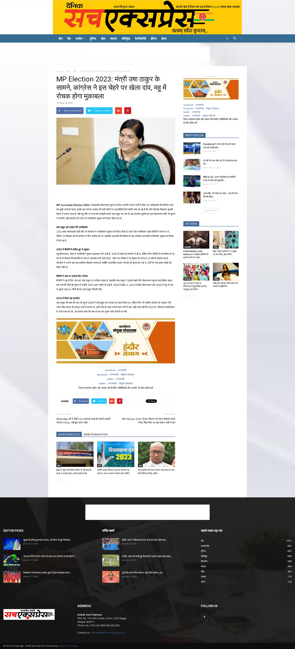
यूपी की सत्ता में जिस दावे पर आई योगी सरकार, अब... (143, 572)
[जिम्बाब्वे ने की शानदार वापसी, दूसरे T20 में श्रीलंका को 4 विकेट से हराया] (11, 577)
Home (59, 71)
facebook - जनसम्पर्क (116, 370)
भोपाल (216, 247)
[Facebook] (227, 38)
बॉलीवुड (126, 38)
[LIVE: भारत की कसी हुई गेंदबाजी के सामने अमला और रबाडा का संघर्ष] (110, 560)
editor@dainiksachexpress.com (108, 632)
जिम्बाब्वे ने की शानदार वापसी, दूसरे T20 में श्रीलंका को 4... (47, 572)
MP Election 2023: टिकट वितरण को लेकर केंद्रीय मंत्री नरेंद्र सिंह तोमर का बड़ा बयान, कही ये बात (148, 420)
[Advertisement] (147, 54)
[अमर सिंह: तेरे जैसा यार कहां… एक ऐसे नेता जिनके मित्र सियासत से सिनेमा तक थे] (191, 197)
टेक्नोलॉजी (140, 38)
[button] (234, 38)
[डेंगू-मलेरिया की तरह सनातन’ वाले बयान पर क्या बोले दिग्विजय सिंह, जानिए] (156, 454)
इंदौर (74, 71)
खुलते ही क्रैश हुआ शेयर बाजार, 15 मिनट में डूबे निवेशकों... (47, 540)
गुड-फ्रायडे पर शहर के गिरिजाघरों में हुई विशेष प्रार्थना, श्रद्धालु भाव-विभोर (195, 286)
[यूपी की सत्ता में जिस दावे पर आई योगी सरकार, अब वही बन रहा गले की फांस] (110, 577)
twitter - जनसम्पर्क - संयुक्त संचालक (116, 383)
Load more (210, 210)
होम (60, 38)
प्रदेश (79, 38)
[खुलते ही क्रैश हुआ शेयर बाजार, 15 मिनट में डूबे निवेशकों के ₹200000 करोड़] (11, 544)
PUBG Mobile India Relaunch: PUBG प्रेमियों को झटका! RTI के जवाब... (195, 254)
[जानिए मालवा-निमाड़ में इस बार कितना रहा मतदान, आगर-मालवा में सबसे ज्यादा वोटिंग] (115, 454)
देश (69, 38)
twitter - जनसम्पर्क (116, 379)
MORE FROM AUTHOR (96, 434)
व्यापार (113, 38)
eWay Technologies (68, 645)
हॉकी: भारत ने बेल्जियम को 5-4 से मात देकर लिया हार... (145, 540)
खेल (103, 38)
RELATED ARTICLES (69, 434)
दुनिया (93, 38)
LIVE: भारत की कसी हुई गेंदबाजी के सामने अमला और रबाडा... (147, 556)
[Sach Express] (147, 17)
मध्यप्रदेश (187, 279)
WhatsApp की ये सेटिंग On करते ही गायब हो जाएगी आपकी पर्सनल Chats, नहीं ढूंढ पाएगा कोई (83, 420)
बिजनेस (204, 561)
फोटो (203, 581)
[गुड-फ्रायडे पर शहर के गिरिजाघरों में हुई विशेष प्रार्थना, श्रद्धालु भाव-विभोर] (196, 272)
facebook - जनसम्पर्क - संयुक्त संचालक (115, 374)
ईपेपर (154, 38)
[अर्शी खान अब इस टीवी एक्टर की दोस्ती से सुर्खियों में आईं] (226, 272)
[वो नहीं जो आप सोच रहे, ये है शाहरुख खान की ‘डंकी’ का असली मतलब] (191, 165)
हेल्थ (163, 38)
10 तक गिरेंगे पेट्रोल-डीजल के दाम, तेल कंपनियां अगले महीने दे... (50, 556)
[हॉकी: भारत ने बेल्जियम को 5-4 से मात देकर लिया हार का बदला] (110, 544)
